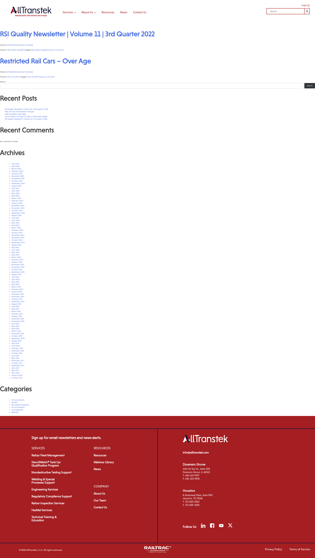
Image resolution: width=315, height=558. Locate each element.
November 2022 (17, 267)
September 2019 (17, 338)
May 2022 (15, 282)
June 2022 (15, 279)
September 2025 (18, 183)
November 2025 (17, 178)
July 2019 (15, 343)
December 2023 (17, 235)
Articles (14, 402)
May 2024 (15, 223)
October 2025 (16, 181)
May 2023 (15, 252)
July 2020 (15, 324)
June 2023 (15, 250)
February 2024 (17, 230)
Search (3, 82)
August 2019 (16, 341)
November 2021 (17, 297)
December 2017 (17, 361)
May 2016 (15, 373)
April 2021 (15, 309)
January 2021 (16, 316)
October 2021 (16, 299)
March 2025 (16, 198)
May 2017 (15, 370)
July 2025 (15, 188)
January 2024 (16, 233)
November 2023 (17, 237)
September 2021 (17, 301)
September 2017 (17, 365)
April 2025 (15, 196)
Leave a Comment (56, 50)
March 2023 (16, 257)
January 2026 (16, 174)
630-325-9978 (192, 478)
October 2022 (16, 269)
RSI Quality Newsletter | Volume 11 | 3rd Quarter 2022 (77, 34)
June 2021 (15, 306)
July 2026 (15, 164)
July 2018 (15, 356)
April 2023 (15, 255)
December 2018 (17, 351)
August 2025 (16, 186)
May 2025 (15, 193)
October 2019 (16, 336)
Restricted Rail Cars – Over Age (45, 61)
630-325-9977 (192, 475)
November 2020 (17, 321)
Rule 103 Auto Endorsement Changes (19, 112)
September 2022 (18, 272)
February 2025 (17, 201)
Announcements (17, 400)
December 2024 (17, 206)
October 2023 (16, 240)
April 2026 (15, 166)
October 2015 (16, 378)
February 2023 (17, 260)
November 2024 (17, 208)
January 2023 (16, 262)
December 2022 (17, 265)
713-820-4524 (192, 501)
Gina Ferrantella (27, 45)
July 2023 (15, 247)
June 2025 (15, 191)
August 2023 (16, 245)
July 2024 (15, 218)
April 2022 (15, 284)
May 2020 (15, 326)
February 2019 (17, 348)
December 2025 (17, 176)
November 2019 (17, 333)
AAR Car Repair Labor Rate (15, 114)
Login (304, 5)
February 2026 (17, 171)
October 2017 (16, 363)
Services (68, 12)
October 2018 (16, 353)
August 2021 (16, 304)
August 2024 (16, 215)
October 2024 (16, 210)
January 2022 (16, 292)
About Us (87, 12)
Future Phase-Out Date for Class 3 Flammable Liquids (26, 116)
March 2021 (16, 311)
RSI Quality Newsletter (16, 50)
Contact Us (139, 12)
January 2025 (16, 203)
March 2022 (16, 287)
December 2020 (17, 319)
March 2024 (16, 228)
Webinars (15, 412)
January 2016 (16, 375)
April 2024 (15, 225)
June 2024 (15, 220)
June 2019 (15, 346)
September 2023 (18, 242)
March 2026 (16, 169)
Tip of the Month (14, 77)
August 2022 (16, 274)
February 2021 (17, 314)
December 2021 (17, 294)
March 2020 (16, 331)
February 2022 (17, 289)
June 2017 (15, 368)
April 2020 (15, 329)
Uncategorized (17, 410)
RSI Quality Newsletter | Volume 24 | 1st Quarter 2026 (26, 119)
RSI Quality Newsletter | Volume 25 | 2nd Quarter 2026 (26, 109)
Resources (108, 12)
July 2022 (15, 277)
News (123, 12)
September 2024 (18, 213)
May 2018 (15, 358)
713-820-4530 (192, 505)
